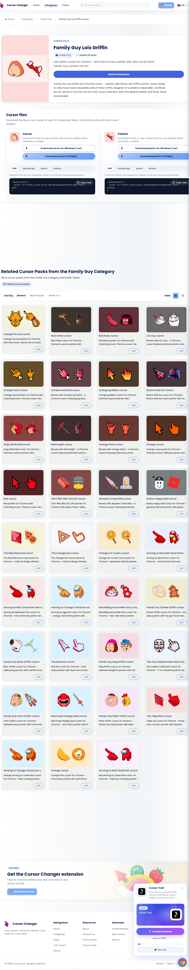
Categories (51, 5)
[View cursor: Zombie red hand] (71, 384)
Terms (170, 963)
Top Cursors (59, 945)
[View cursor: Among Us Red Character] (118, 765)
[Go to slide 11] (159, 944)
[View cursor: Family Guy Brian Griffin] (23, 656)
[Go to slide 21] (178, 944)
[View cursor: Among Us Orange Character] (23, 765)
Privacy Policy (90, 939)
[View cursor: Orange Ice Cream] (118, 547)
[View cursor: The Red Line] (71, 656)
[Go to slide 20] (176, 944)
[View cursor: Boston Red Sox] (166, 384)
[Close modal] (128, 466)
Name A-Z (54, 295)
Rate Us (116, 939)
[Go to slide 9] (155, 944)
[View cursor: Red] (23, 493)
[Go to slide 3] (143, 944)
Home (36, 5)
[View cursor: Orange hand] (23, 384)
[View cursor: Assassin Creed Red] (118, 493)
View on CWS (159, 938)
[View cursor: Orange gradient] (118, 384)
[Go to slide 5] (147, 944)
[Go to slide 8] (153, 944)
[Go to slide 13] (163, 944)
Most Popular (37, 295)
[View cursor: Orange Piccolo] (23, 330)
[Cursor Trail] (160, 915)
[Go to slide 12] (161, 944)
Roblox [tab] (57, 168)
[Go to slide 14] (165, 944)
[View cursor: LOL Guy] (166, 330)
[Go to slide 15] (166, 944)
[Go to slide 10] (157, 944)
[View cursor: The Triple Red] (166, 710)
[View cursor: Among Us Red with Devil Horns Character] (166, 547)
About (86, 928)
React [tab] (44, 168)
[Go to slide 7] (151, 944)
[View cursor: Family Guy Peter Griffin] (118, 710)
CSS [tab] (14, 168)
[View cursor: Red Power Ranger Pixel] (71, 710)
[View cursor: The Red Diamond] (23, 547)
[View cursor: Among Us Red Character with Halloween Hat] (23, 602)
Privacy (160, 963)
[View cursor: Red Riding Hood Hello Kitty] (118, 602)
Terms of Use (89, 945)
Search (57, 950)
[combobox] (115, 5)
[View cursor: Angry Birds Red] (23, 439)
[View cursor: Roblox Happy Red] (166, 493)
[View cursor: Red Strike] (71, 330)
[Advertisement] (95, 233)
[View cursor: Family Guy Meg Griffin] (118, 656)
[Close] (182, 888)
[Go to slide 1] (138, 944)
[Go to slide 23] (182, 944)
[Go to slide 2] (141, 944)
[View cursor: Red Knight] (71, 439)
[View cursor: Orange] (166, 439)
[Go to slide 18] (172, 944)
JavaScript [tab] (28, 168)
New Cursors (118, 934)
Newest (21, 295)
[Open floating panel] (182, 962)
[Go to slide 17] (170, 944)
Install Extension (120, 928)
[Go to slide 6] (149, 944)
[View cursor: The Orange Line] (71, 547)
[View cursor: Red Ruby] (118, 330)
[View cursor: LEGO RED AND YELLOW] (71, 493)
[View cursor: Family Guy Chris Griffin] (23, 710)
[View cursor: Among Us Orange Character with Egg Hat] (71, 602)
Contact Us (88, 934)
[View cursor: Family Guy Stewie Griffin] (166, 602)
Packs (65, 5)
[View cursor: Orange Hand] (118, 439)
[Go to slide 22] (180, 944)
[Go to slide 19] (174, 944)
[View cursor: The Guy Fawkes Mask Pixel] (166, 656)
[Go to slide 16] (168, 944)
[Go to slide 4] (145, 944)
